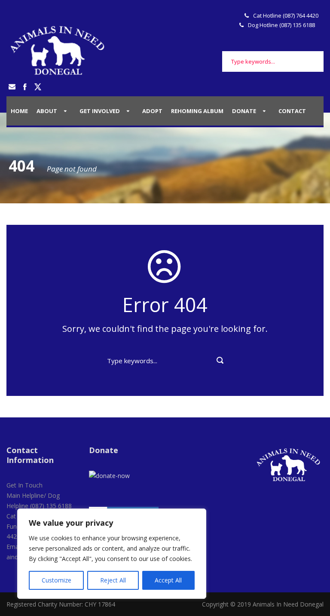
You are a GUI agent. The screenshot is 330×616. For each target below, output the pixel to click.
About (47, 111)
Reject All (113, 580)
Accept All (168, 580)
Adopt (152, 111)
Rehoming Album (197, 111)
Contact (292, 111)
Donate (244, 111)
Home (19, 111)
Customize (56, 580)
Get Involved (99, 111)
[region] (111, 554)
